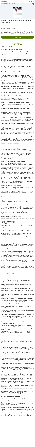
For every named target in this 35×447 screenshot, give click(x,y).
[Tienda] (31, 1)
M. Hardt (2, 26)
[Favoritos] (33, 1)
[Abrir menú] (1, 1)
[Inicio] (4, 1)
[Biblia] (29, 1)
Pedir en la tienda (17, 37)
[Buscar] (30, 3)
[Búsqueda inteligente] (33, 4)
